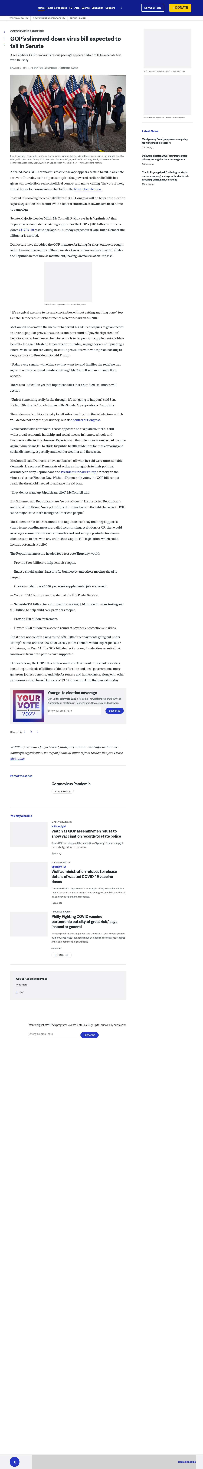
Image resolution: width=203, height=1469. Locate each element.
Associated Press (21, 67)
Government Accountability (49, 18)
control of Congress (86, 420)
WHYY (18, 8)
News (41, 8)
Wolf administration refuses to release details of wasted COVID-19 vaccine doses (84, 876)
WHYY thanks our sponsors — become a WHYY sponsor (65, 304)
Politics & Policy (19, 18)
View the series (62, 791)
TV (70, 8)
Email (37, 731)
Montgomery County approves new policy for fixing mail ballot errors (165, 140)
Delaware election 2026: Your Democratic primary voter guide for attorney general (164, 157)
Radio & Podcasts (57, 8)
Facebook (25, 731)
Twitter (31, 731)
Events (86, 8)
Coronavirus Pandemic (27, 31)
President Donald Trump (79, 472)
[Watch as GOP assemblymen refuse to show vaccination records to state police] (29, 836)
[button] (15, 1462)
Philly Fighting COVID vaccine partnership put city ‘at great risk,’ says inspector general (84, 921)
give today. (17, 759)
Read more (21, 984)
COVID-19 (27, 230)
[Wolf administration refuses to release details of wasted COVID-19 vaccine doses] (29, 876)
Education (97, 8)
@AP (21, 992)
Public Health (78, 18)
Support (110, 8)
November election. (88, 189)
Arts (76, 8)
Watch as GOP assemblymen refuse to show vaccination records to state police (86, 833)
